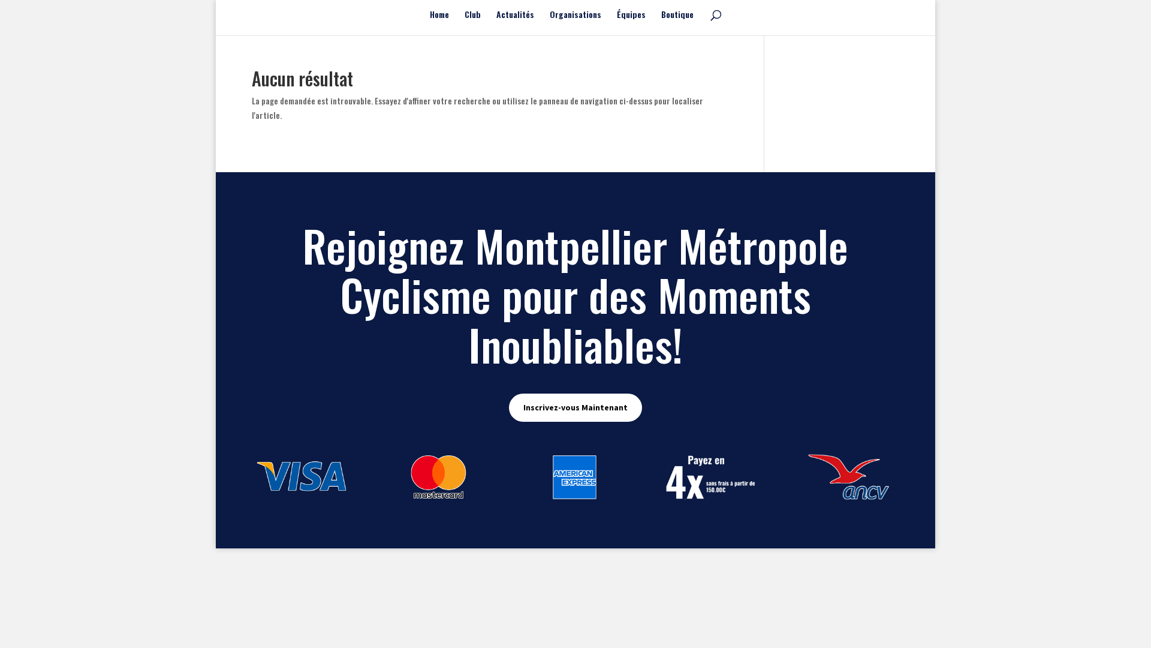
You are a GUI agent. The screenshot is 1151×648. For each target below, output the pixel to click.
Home (439, 15)
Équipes (631, 15)
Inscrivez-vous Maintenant (575, 407)
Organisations (575, 15)
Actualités (515, 15)
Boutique (677, 15)
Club (473, 15)
